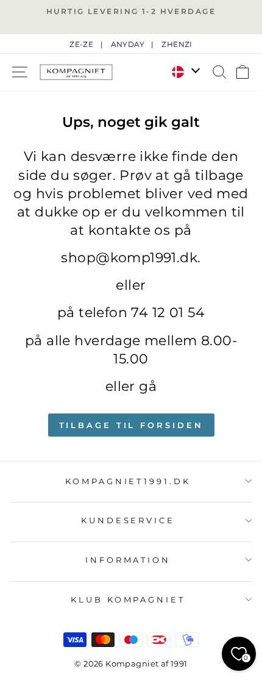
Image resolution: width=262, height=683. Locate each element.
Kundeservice (128, 520)
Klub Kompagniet (128, 599)
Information (128, 560)
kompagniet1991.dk (128, 481)
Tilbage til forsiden (131, 425)
